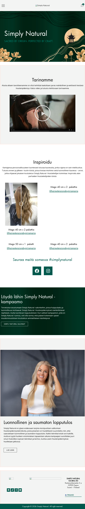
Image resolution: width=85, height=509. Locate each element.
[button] (42, 113)
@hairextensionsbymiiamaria (21, 233)
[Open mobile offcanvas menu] (3, 5)
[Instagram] (48, 271)
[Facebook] (37, 271)
